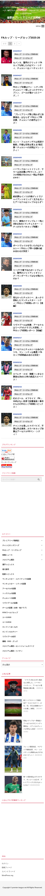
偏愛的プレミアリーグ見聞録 (23, 17)
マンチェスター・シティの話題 (14, 584)
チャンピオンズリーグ (10, 545)
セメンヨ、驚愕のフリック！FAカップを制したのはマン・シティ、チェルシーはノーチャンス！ (28, 65)
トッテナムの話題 (9, 593)
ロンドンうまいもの (10, 627)
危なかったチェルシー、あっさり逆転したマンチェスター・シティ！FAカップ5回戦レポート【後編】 (28, 301)
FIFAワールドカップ (10, 612)
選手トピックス (8, 564)
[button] (38, 26)
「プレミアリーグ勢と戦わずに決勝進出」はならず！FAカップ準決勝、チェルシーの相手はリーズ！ (28, 118)
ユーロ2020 (6, 617)
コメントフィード (8, 871)
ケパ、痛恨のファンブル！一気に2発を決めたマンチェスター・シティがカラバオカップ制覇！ (28, 223)
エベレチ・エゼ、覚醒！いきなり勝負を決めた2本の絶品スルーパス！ (28, 376)
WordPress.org (7, 875)
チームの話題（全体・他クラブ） (15, 608)
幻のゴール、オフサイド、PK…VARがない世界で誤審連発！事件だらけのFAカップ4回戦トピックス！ (28, 402)
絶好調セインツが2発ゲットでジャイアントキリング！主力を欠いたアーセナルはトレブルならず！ (28, 199)
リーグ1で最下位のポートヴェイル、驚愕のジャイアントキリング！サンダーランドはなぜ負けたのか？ (28, 274)
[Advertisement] (22, 506)
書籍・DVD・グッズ (10, 641)
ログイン (5, 863)
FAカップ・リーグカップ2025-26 (26, 54)
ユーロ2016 (6, 622)
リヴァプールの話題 (10, 603)
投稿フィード (7, 867)
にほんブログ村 (8, 454)
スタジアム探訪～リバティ (12, 651)
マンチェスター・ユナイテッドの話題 (16, 579)
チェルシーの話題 (9, 598)
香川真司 (5, 569)
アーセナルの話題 (9, 588)
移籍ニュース (7, 555)
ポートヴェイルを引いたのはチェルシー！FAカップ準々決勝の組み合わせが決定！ (28, 248)
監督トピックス (8, 574)
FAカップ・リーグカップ (23, 58)
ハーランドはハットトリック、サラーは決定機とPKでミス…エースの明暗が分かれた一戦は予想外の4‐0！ (28, 173)
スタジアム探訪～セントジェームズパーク (18, 646)
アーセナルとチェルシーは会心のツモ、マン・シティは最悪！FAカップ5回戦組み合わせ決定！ (28, 352)
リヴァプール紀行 (9, 636)
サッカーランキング (8, 462)
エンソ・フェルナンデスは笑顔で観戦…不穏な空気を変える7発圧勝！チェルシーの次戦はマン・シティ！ (28, 146)
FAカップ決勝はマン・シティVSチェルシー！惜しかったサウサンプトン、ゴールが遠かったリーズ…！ (28, 91)
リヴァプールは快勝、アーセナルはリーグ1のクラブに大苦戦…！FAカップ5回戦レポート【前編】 (28, 327)
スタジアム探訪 (8, 560)
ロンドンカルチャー (10, 632)
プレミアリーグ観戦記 (10, 540)
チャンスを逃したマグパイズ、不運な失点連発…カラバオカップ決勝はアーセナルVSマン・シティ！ (28, 430)
